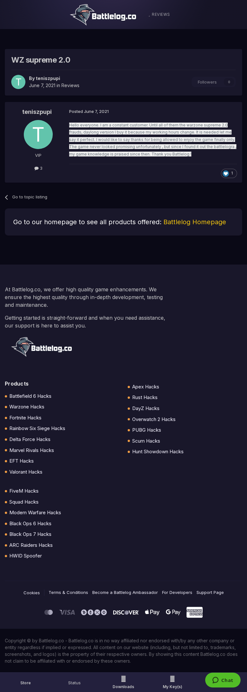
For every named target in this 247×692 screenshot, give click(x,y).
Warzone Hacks (26, 407)
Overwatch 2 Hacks (154, 419)
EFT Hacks (21, 461)
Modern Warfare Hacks (35, 512)
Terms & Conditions (68, 592)
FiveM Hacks (24, 491)
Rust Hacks (145, 397)
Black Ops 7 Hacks (30, 534)
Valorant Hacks (25, 472)
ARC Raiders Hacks (31, 545)
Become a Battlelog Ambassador (125, 592)
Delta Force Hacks (29, 439)
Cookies (31, 592)
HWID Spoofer (25, 556)
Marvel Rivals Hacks (31, 450)
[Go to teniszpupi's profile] (18, 82)
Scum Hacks (146, 441)
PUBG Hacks (146, 430)
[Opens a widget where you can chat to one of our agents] (223, 681)
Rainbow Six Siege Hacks (37, 428)
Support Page (210, 592)
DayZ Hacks (146, 408)
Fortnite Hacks (25, 418)
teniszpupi (48, 78)
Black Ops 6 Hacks (30, 523)
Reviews (70, 85)
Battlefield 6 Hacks (30, 396)
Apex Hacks (145, 387)
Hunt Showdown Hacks (158, 451)
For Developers (177, 592)
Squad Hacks (24, 502)
